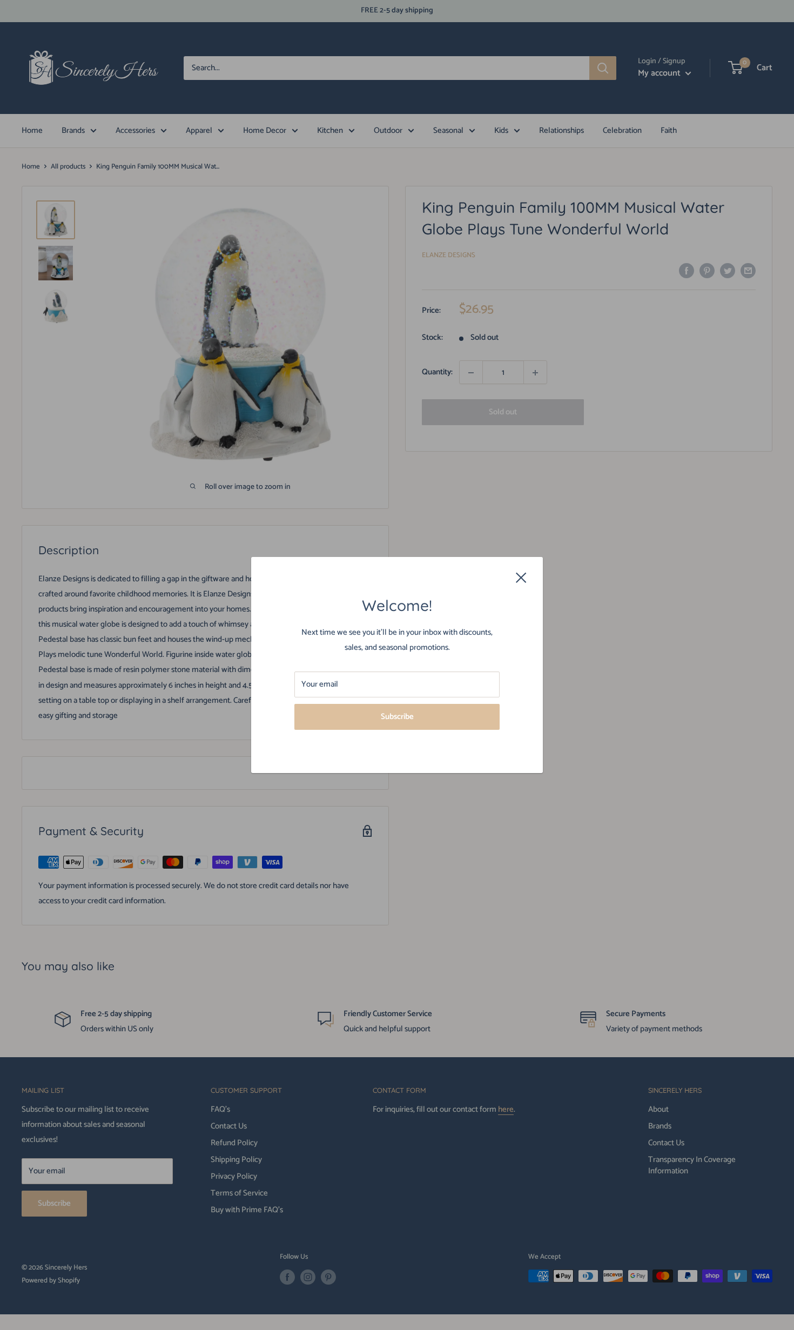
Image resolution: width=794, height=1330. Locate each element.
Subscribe (397, 716)
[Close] (521, 577)
